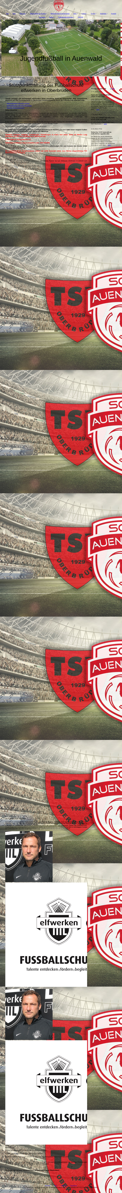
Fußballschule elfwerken (65, 17)
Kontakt (113, 13)
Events (93, 13)
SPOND (80, 17)
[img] (61, 5)
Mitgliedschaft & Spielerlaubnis (60, 13)
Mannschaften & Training (38, 13)
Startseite (47, 1185)
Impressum (73, 1185)
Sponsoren (42, 17)
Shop (14, 13)
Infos (74, 13)
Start (7, 13)
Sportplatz (103, 13)
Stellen (51, 17)
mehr (97, 109)
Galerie (83, 13)
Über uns (22, 13)
